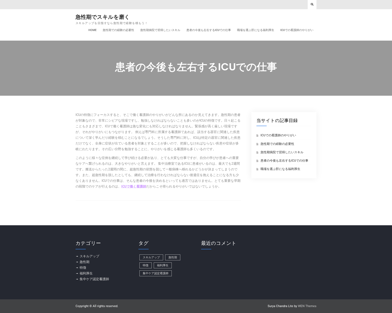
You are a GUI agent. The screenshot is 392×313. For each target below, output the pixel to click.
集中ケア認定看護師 (94, 279)
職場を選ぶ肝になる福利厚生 (255, 30)
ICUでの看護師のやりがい (296, 30)
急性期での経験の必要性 (118, 30)
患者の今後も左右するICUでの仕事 (208, 30)
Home (92, 30)
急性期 (84, 262)
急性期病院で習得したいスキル (160, 30)
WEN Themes (307, 306)
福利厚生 (86, 273)
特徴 (83, 268)
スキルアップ (89, 256)
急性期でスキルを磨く (103, 17)
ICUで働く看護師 (133, 186)
